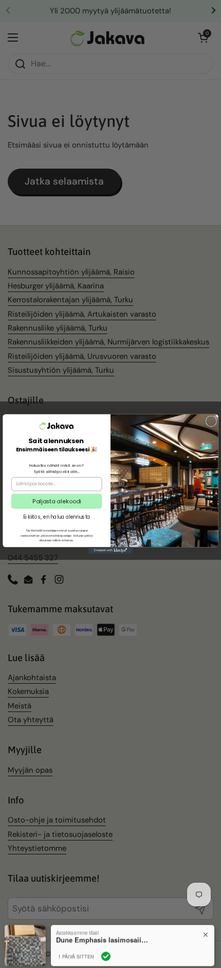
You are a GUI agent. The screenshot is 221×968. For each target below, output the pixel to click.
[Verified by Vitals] (105, 944)
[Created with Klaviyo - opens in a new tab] (110, 550)
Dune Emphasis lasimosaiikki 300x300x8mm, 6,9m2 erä (102, 928)
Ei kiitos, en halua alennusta (56, 517)
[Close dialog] (211, 421)
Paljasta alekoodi (56, 501)
